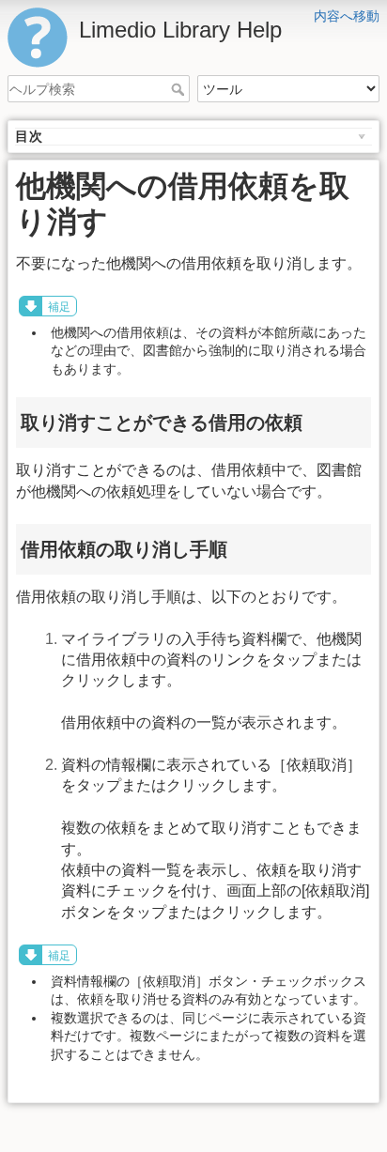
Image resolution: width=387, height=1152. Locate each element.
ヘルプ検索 (180, 89)
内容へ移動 (346, 15)
